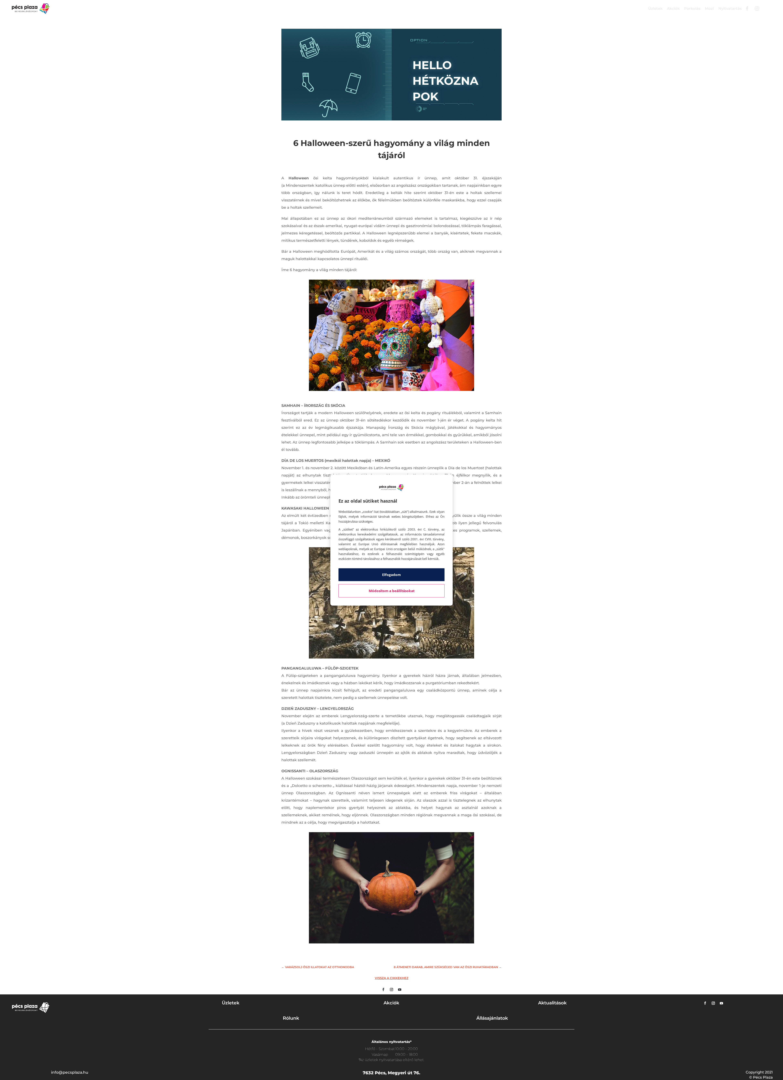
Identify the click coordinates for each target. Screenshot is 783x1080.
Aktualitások (552, 1003)
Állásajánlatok (492, 1018)
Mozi (709, 8)
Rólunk (291, 1018)
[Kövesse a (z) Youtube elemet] (399, 989)
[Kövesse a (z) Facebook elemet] (383, 989)
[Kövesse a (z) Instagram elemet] (391, 989)
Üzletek (655, 8)
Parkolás (692, 8)
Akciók (673, 8)
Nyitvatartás (730, 8)
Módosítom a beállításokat (392, 590)
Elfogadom (391, 574)
